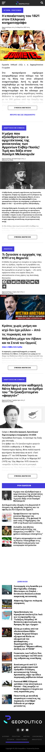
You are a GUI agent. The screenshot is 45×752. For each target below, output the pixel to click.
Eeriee (37, 748)
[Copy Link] (37, 282)
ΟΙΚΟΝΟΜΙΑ (38, 736)
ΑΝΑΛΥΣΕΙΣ (37, 739)
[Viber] (28, 282)
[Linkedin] (18, 282)
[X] (9, 282)
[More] (4, 286)
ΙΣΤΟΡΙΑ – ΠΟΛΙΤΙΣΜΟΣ (17, 739)
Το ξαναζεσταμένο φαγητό (27, 444)
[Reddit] (14, 282)
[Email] (32, 282)
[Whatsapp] (23, 282)
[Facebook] (4, 282)
